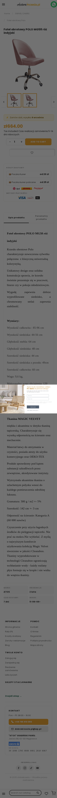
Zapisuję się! (32, 406)
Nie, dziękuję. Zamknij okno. (32, 410)
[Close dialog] (55, 386)
